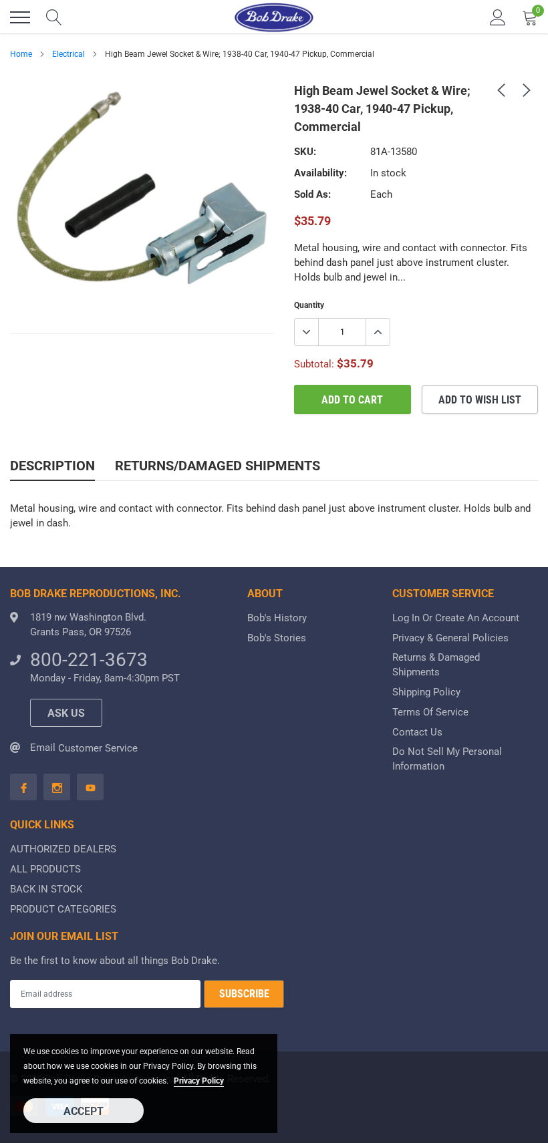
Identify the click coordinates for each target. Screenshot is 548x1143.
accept (83, 1111)
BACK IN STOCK (46, 889)
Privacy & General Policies (450, 638)
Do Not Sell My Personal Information (447, 759)
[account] (498, 17)
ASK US (66, 713)
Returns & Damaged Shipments (436, 664)
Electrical (68, 54)
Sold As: (312, 194)
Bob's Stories (276, 638)
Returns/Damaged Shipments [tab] (217, 466)
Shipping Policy (426, 692)
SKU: (305, 152)
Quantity (309, 305)
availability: (320, 173)
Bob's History (277, 618)
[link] (501, 89)
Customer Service (98, 748)
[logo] (274, 17)
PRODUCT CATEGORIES (63, 909)
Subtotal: (314, 364)
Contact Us (417, 732)
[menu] (20, 17)
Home (21, 54)
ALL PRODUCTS (45, 869)
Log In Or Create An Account (455, 618)
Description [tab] (52, 466)
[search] (54, 17)
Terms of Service (430, 712)
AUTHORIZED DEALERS (63, 849)
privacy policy (199, 1081)
